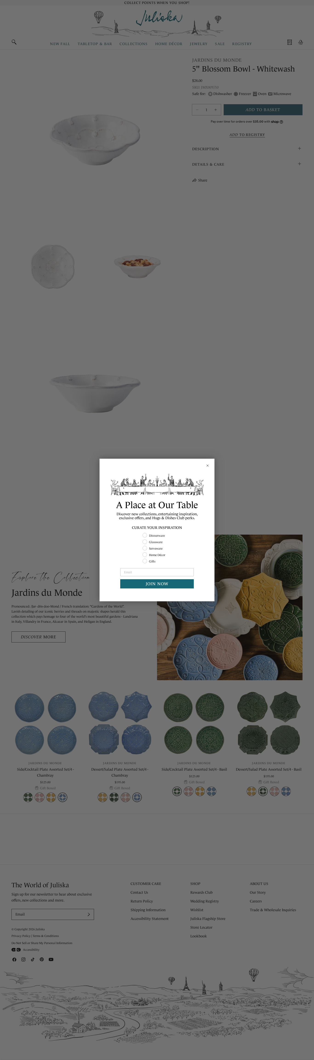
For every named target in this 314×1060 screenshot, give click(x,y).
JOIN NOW (157, 584)
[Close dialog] (207, 465)
